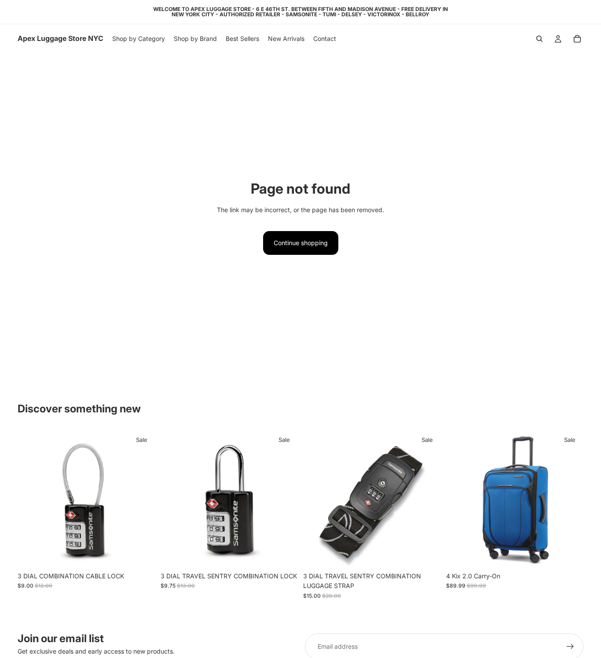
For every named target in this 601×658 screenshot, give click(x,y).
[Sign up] (570, 646)
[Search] (539, 38)
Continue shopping (301, 242)
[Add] (142, 554)
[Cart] (577, 38)
